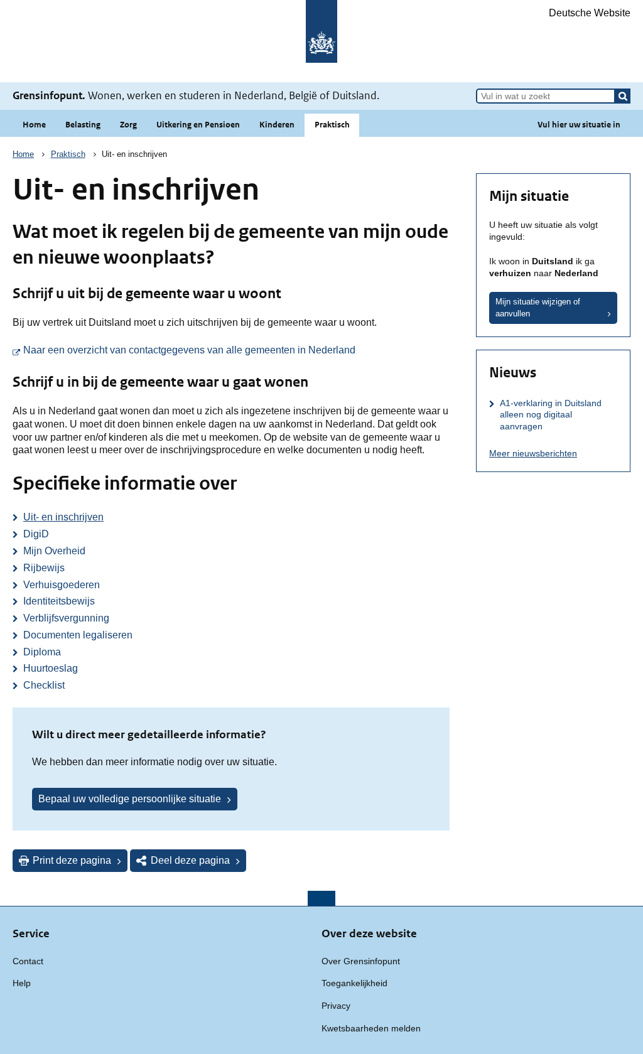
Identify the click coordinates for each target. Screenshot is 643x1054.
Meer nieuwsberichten (533, 453)
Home (34, 124)
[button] (622, 96)
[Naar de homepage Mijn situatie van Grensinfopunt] (321, 41)
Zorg (128, 124)
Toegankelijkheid (354, 983)
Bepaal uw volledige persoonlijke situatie (129, 798)
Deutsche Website (589, 13)
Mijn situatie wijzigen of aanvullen (537, 307)
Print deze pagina (72, 860)
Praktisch (332, 124)
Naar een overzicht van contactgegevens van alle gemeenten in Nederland (236, 349)
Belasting (82, 124)
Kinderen (276, 124)
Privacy (336, 1006)
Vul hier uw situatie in (579, 124)
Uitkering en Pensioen (198, 124)
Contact (28, 961)
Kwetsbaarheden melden (371, 1028)
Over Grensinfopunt (361, 961)
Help (22, 983)
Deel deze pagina (190, 860)
